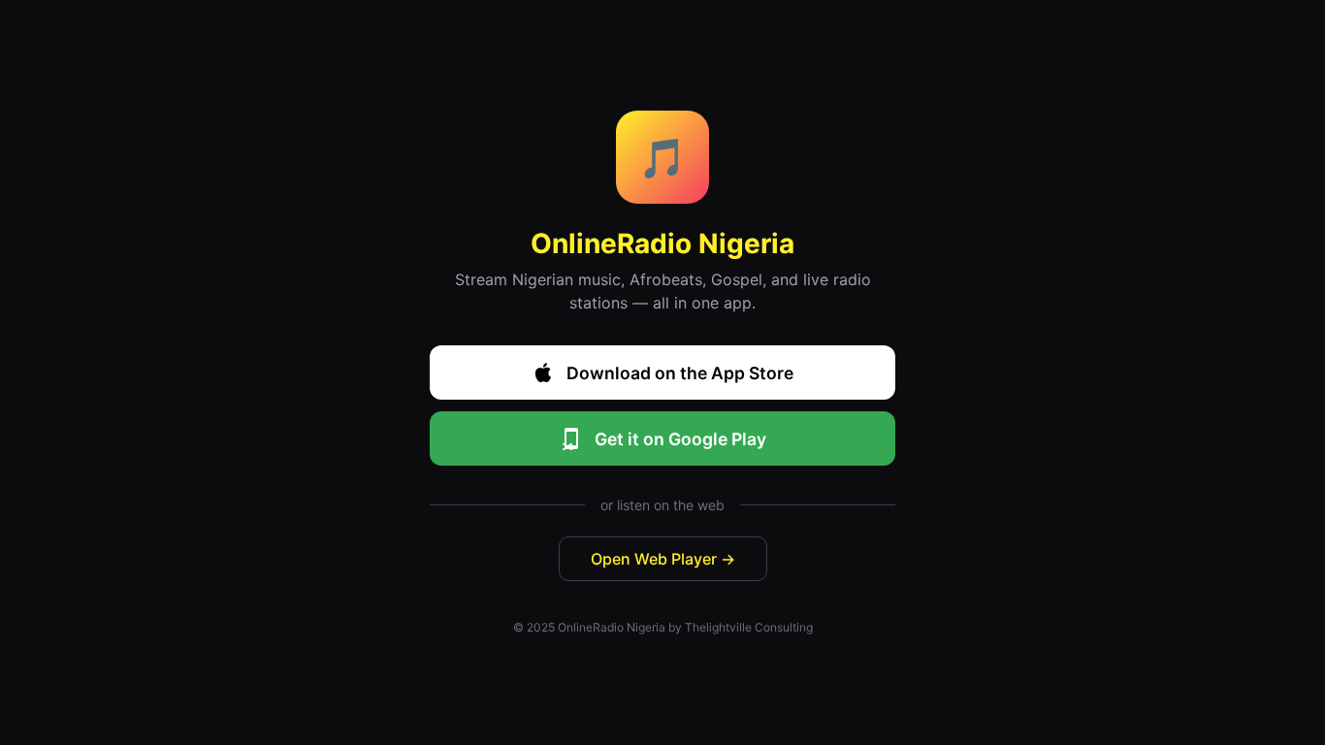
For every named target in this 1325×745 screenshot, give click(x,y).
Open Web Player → (663, 558)
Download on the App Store (679, 373)
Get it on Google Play (680, 439)
